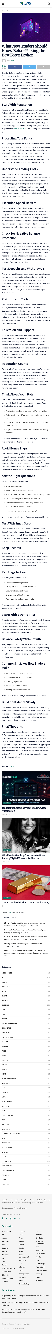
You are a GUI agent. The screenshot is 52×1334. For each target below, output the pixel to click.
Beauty (5, 1000)
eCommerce (6, 1028)
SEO (3, 1138)
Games (4, 1065)
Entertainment (8, 1037)
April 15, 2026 (6, 906)
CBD (3, 1014)
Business (10, 11)
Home (4, 11)
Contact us (26, 1324)
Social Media (7, 1147)
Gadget (5, 1060)
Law (3, 1088)
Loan (4, 1097)
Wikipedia (5, 1184)
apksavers (6, 987)
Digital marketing (9, 1023)
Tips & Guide (7, 1166)
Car (3, 1009)
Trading (5, 1175)
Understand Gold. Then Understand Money (25, 902)
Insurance (6, 1083)
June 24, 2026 (6, 814)
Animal (4, 982)
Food (4, 1051)
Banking (5, 996)
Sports (5, 1152)
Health (4, 1069)
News (4, 1111)
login (9, 912)
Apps (4, 991)
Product (5, 1124)
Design (4, 1019)
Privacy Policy (14, 1324)
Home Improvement (9, 1078)
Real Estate (6, 1129)
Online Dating (7, 1115)
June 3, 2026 (6, 861)
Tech (4, 1157)
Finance (5, 1046)
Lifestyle (5, 1092)
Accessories (7, 973)
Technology (7, 1161)
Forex (4, 1055)
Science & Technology (11, 1134)
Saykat (11, 61)
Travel (4, 1180)
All (3, 977)
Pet (3, 1120)
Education (6, 1032)
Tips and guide (8, 1170)
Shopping (6, 1143)
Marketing (6, 1106)
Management (7, 1101)
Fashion (5, 1042)
